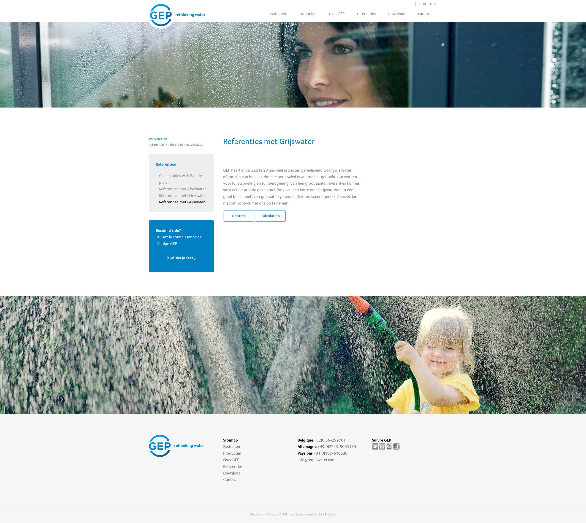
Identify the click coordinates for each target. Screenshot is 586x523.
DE (424, 4)
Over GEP (337, 13)
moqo (304, 514)
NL (419, 4)
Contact (424, 13)
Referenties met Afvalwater (182, 189)
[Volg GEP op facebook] (396, 449)
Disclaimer (257, 514)
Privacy (271, 514)
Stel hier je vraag (181, 257)
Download (232, 473)
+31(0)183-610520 (330, 453)
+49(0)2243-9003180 (336, 446)
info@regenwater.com (317, 460)
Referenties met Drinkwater (182, 195)
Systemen (231, 446)
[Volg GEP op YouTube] (389, 449)
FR (430, 4)
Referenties (233, 466)
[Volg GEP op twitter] (375, 449)
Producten (232, 453)
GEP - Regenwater (177, 15)
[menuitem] (277, 13)
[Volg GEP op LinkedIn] (382, 449)
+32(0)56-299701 (330, 440)
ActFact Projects (325, 514)
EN (435, 4)
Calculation (270, 216)
